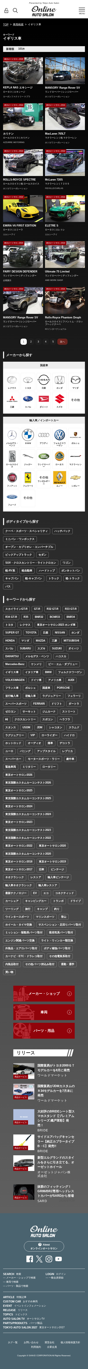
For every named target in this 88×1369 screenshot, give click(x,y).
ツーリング (12, 908)
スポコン (47, 719)
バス (8, 586)
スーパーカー (13, 758)
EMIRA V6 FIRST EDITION (19, 225)
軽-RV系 (10, 570)
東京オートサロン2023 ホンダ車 (56, 624)
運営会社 (49, 1342)
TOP (6, 24)
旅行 (27, 908)
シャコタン (55, 727)
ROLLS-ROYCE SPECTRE (19, 179)
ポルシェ (30, 687)
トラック (54, 578)
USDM (26, 727)
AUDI (71, 680)
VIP (32, 735)
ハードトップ (47, 570)
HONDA (10, 640)
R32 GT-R (52, 608)
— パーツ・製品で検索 (15, 1286)
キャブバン (12, 578)
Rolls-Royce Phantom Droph (63, 317)
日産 (45, 632)
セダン (42, 554)
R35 (26, 616)
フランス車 (12, 687)
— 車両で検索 (10, 1282)
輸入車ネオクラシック (18, 885)
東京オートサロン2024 (18, 806)
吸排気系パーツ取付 (61, 932)
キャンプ (42, 908)
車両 (44, 1012)
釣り (57, 908)
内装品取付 (12, 964)
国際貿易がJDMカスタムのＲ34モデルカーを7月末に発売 (56, 1090)
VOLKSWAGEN (14, 680)
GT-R (37, 608)
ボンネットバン (70, 570)
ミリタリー (29, 766)
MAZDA (40, 640)
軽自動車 (27, 570)
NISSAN (60, 632)
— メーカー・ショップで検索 (19, 1277)
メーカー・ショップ (44, 994)
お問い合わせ (31, 1342)
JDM (39, 727)
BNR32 (39, 616)
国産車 (46, 687)
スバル (9, 648)
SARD (42, 1201)
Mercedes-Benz (15, 664)
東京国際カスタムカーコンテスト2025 (28, 798)
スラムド (74, 727)
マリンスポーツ (45, 916)
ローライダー (50, 735)
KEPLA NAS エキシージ (18, 87)
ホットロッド (13, 743)
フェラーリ (74, 695)
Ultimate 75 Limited (57, 271)
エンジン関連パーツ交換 (20, 940)
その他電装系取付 (59, 956)
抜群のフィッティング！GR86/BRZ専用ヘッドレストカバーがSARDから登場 (55, 1191)
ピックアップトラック (18, 554)
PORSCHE (63, 687)
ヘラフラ (65, 719)
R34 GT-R (11, 616)
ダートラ (74, 703)
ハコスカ (61, 656)
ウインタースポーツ (17, 916)
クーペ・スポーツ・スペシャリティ (26, 531)
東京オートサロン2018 (18, 861)
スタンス (10, 727)
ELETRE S (51, 225)
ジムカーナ (49, 711)
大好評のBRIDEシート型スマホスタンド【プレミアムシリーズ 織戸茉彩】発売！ (56, 1118)
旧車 (41, 869)
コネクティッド (64, 893)
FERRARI (39, 703)
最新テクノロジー (16, 893)
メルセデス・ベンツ (37, 656)
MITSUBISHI (71, 640)
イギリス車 (12, 672)
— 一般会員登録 (54, 1277)
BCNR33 (55, 616)
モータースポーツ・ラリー (44, 758)
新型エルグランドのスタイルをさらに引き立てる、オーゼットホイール (55, 1162)
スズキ (41, 648)
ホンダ (75, 632)
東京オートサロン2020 (52, 845)
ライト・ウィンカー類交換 (57, 940)
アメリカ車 (54, 680)
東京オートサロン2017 (18, 869)
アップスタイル (46, 751)
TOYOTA (31, 632)
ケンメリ (36, 664)
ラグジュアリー (51, 695)
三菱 (54, 640)
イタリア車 (31, 672)
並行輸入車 (12, 695)
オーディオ (34, 743)
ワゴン (67, 562)
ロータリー (49, 766)
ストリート (69, 711)
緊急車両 (10, 766)
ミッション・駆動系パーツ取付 (24, 932)
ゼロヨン (10, 711)
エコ (46, 893)
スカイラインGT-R (16, 608)
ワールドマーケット (52, 1075)
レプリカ (67, 751)
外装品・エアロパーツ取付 (21, 948)
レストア (35, 877)
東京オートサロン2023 (18, 822)
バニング (25, 751)
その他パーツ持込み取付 (39, 964)
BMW (48, 672)
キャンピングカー (35, 900)
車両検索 (18, 24)
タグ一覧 (13, 1342)
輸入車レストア (47, 885)
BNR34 (71, 616)
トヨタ (9, 624)
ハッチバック (62, 531)
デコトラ (65, 743)
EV (35, 893)
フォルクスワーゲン (70, 672)
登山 (63, 916)
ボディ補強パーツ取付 (57, 948)
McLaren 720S (54, 179)
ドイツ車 (36, 680)
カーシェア (12, 900)
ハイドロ (69, 735)
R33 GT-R (71, 608)
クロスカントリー (25, 719)
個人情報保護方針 (70, 1342)
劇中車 (70, 758)
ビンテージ (57, 869)
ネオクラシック (14, 877)
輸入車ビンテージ (58, 877)
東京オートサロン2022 (18, 845)
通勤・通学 (67, 964)
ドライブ (75, 900)
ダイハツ (73, 648)
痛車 (50, 743)
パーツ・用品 (44, 1031)
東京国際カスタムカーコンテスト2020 (28, 853)
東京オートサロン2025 (18, 790)
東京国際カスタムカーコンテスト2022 (28, 837)
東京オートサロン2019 (52, 861)
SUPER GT (12, 632)
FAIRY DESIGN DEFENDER (20, 271)
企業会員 (52, 1347)
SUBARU (25, 648)
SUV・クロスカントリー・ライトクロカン (30, 562)
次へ (62, 341)
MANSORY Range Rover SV (62, 87)
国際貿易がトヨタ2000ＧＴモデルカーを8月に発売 (56, 1068)
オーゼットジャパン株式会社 (54, 1174)
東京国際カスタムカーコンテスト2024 (28, 814)
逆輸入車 (30, 695)
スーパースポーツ (16, 703)
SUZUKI (57, 648)
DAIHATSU (12, 656)
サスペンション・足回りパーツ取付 (59, 924)
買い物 (9, 972)
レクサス (25, 624)
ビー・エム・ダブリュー (63, 664)
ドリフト (56, 703)
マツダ (25, 640)
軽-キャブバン (33, 578)
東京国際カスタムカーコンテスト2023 (28, 830)
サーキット (29, 711)
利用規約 (36, 1347)
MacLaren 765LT (55, 133)
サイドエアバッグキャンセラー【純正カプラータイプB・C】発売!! (55, 1141)
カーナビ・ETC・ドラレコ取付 (24, 956)
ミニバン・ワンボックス (20, 539)
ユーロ (9, 751)
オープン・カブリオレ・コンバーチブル (29, 546)
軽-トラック (73, 578)
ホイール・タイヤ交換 (18, 924)
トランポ (58, 900)
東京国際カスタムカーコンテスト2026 (28, 782)
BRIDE (42, 1130)
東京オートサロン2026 (18, 774)
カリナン (8, 133)
